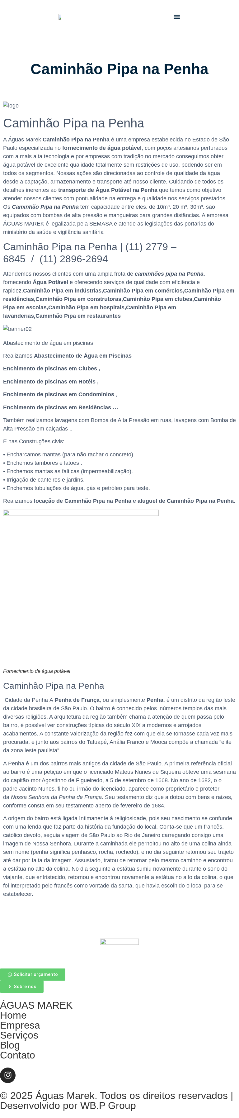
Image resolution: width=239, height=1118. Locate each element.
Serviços (19, 1035)
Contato (17, 1055)
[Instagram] (8, 1075)
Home (13, 1015)
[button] (176, 17)
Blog (10, 1045)
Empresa (20, 1025)
